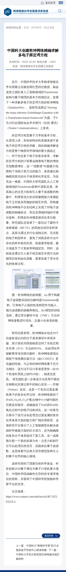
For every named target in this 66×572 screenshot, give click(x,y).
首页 (26, 27)
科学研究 (36, 27)
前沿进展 (49, 27)
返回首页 (50, 2)
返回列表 (49, 535)
